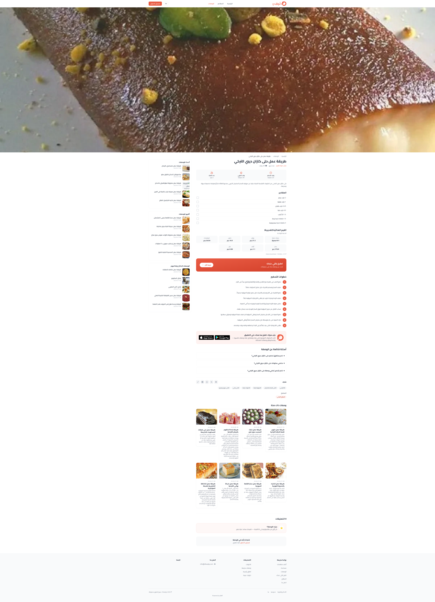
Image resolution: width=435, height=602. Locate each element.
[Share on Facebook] (216, 382)
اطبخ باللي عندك (281, 575)
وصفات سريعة (246, 568)
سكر (279, 197)
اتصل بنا (284, 582)
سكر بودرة (272, 222)
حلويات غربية (247, 575)
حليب (279, 214)
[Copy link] (198, 382)
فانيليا (279, 201)
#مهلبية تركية (257, 388)
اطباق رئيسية (247, 571)
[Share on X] (211, 382)
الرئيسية (230, 3)
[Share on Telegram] (202, 382)
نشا (279, 210)
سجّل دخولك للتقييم (281, 166)
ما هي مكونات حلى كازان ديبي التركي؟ (268, 363)
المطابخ (284, 578)
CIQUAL (279, 254)
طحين (277, 206)
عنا (268, 592)
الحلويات (248, 564)
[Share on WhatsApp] (207, 382)
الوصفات (211, 3)
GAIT (221, 595)
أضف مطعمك (281, 564)
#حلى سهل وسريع (224, 388)
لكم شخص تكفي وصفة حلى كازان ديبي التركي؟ (265, 371)
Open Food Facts (271, 254)
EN (166, 3)
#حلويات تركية (246, 388)
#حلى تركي (236, 388)
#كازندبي (282, 388)
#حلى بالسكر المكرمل (270, 388)
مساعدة (283, 568)
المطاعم (221, 3)
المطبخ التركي (281, 397)
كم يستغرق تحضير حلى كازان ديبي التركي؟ (267, 356)
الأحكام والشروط (282, 592)
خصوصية (273, 592)
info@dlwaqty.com (206, 564)
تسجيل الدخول (155, 3)
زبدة (273, 218)
